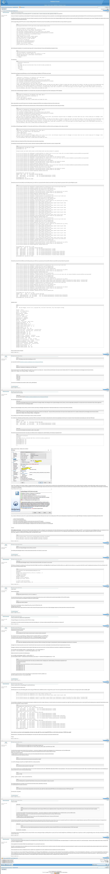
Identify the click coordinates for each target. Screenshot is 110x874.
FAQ (49, 5)
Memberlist (56, 5)
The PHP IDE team (14, 386)
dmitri (6, 356)
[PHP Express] (56, 873)
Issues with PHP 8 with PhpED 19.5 (10, 858)
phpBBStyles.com (59, 872)
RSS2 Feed (22, 7)
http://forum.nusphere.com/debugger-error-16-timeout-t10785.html (36, 396)
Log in (64, 5)
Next (108, 9)
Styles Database (64, 872)
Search (52, 5)
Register (45, 5)
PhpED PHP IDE (15, 7)
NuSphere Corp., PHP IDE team (56, 871)
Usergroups (60, 5)
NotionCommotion (6, 12)
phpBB (47, 872)
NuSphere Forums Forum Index (6, 7)
